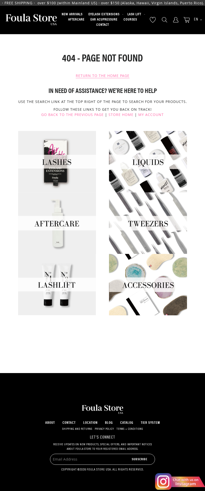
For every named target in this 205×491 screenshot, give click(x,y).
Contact (69, 422)
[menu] (103, 20)
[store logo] (31, 19)
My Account (151, 114)
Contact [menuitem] (102, 25)
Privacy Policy (104, 429)
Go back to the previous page (72, 114)
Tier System (150, 422)
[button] (196, 20)
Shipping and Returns (77, 429)
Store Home (121, 114)
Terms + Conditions (129, 429)
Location (90, 422)
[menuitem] (72, 14)
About (50, 422)
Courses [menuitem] (130, 19)
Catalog (126, 422)
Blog (109, 422)
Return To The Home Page (103, 75)
